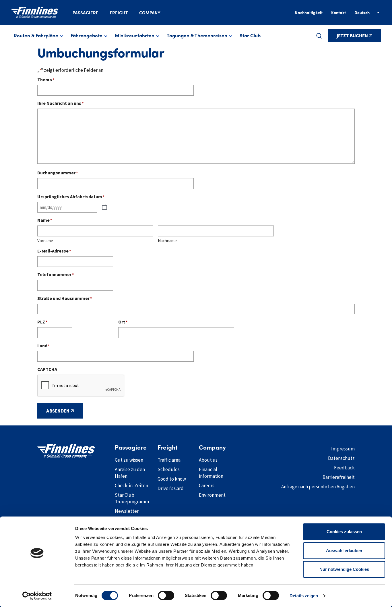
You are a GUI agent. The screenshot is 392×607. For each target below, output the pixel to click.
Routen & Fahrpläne (36, 35)
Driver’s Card (171, 488)
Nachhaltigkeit (309, 12)
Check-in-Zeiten (131, 485)
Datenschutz (341, 458)
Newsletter (127, 511)
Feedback (344, 468)
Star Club (250, 35)
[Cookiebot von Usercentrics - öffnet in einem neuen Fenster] (37, 595)
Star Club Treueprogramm (132, 498)
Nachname (167, 240)
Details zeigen (304, 595)
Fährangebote (86, 35)
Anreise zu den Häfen (130, 472)
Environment (212, 495)
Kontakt (338, 12)
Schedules (169, 469)
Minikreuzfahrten (134, 35)
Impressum (343, 449)
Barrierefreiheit (339, 477)
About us (208, 460)
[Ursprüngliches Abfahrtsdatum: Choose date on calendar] (104, 207)
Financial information (211, 472)
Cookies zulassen (344, 531)
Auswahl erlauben (344, 550)
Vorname (45, 240)
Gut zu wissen (129, 460)
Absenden (57, 411)
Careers (206, 485)
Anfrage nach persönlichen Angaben (318, 486)
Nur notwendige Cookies (344, 569)
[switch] (166, 595)
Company (149, 13)
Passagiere (85, 13)
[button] (319, 35)
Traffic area (169, 460)
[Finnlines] (34, 13)
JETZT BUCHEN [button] (352, 35)
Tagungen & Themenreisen (197, 35)
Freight (119, 13)
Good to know (172, 479)
